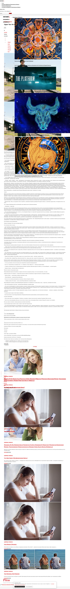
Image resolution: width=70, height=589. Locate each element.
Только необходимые (29, 586)
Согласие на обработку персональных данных (11, 7)
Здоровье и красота (17, 17)
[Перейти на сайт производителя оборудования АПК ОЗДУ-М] (10, 584)
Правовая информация (6, 6)
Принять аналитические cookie (19, 586)
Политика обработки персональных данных (10, 4)
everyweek (5, 32)
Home (3, 3)
